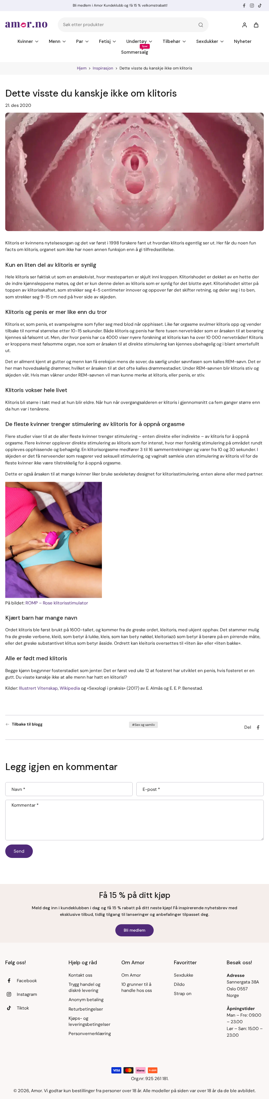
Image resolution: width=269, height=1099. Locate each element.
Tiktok (23, 1008)
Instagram (27, 994)
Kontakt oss (80, 975)
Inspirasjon (103, 68)
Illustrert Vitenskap (38, 688)
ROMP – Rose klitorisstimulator (56, 603)
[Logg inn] (244, 24)
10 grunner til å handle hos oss (136, 987)
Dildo (179, 984)
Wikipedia (70, 688)
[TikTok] (260, 5)
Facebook (27, 980)
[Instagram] (252, 5)
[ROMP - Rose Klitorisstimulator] (53, 540)
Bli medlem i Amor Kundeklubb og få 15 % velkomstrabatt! (120, 5)
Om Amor (131, 975)
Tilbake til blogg (27, 724)
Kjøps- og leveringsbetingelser (89, 1021)
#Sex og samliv (143, 725)
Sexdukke (183, 975)
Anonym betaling (86, 999)
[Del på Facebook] (258, 727)
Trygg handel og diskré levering (84, 987)
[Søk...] (200, 24)
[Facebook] (244, 5)
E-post (151, 789)
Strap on (183, 993)
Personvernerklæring (90, 1033)
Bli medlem (134, 930)
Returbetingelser (86, 1009)
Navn (18, 789)
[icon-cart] (256, 24)
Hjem (81, 68)
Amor (36, 1090)
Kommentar (25, 805)
